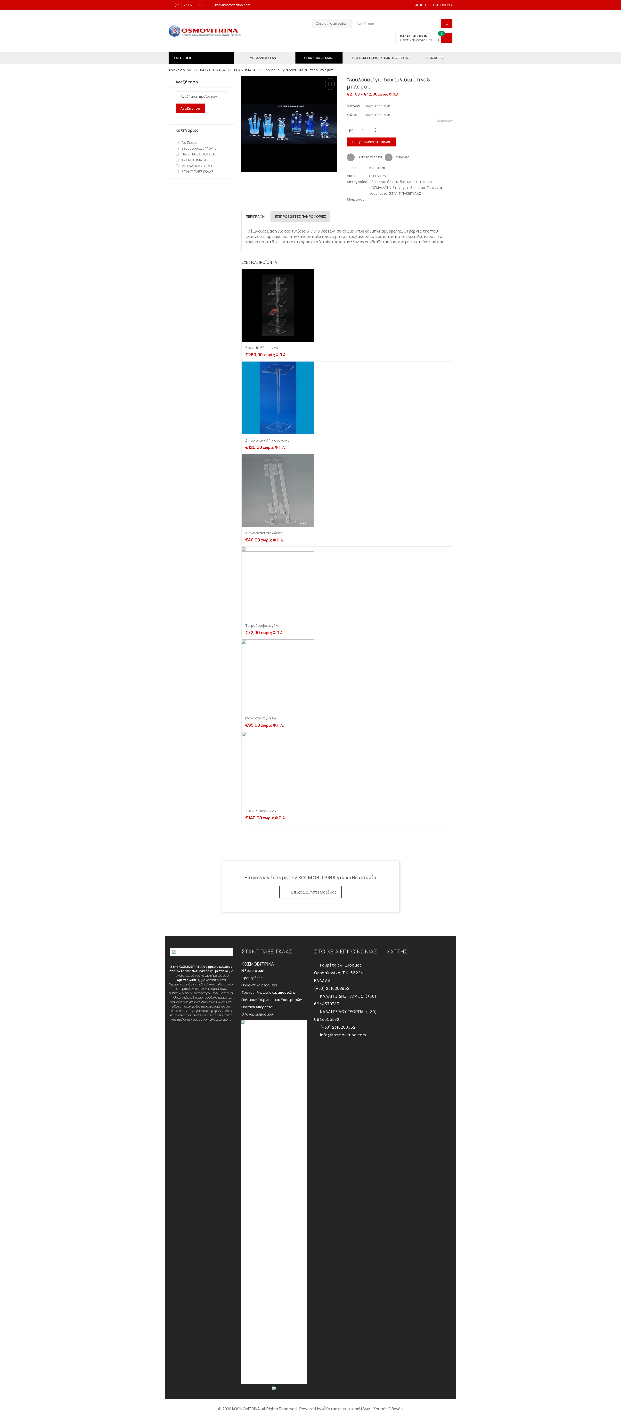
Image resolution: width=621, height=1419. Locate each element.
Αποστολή (376, 167)
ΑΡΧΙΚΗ (420, 5)
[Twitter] (370, 199)
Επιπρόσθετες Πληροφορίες (300, 216)
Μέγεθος (353, 106)
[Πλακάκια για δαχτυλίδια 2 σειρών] (442, 80)
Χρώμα (351, 115)
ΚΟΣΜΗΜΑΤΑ (244, 70)
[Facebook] (374, 199)
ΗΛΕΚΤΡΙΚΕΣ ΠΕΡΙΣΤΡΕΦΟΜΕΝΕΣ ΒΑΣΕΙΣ (199, 154)
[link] (362, 1408)
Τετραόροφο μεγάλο (262, 625)
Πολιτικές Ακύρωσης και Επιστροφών (271, 999)
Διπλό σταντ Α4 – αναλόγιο (267, 440)
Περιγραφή (255, 216)
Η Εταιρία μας (252, 970)
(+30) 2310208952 (188, 5)
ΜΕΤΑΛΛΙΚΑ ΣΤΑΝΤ (196, 165)
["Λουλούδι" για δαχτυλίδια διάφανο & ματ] (450, 80)
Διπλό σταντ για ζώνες (264, 533)
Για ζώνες (189, 142)
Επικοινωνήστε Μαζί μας (314, 892)
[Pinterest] (379, 199)
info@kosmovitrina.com (232, 5)
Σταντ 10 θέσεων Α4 (261, 347)
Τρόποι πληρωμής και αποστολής (268, 992)
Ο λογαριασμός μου (257, 1014)
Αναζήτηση (190, 108)
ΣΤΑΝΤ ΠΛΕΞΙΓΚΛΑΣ (405, 193)
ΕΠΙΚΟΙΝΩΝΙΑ (442, 5)
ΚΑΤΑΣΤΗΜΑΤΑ (212, 70)
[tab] (255, 216)
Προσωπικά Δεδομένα (259, 985)
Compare (401, 156)
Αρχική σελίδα (180, 70)
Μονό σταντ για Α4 (260, 718)
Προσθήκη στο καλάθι (375, 141)
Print (355, 167)
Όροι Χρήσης (251, 978)
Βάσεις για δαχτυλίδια (387, 181)
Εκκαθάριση (444, 121)
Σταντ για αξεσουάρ (408, 187)
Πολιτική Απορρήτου (257, 1007)
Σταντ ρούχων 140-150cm (199, 148)
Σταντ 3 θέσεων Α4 (261, 810)
